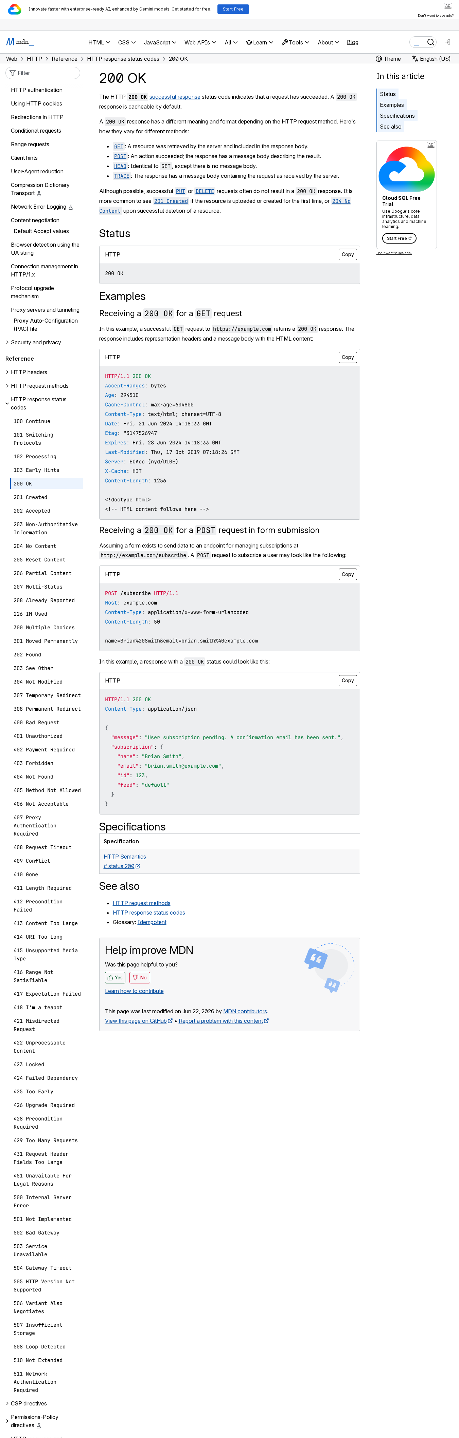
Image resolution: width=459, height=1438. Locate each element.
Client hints (24, 158)
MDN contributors (245, 1011)
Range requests (30, 144)
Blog (352, 42)
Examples (392, 104)
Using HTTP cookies (36, 103)
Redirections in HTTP (37, 117)
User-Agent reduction (37, 171)
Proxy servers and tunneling (45, 310)
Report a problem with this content (221, 1020)
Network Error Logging (38, 207)
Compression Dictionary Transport (40, 189)
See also (391, 126)
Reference (19, 359)
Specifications (397, 115)
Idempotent (152, 922)
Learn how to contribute (134, 991)
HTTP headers (29, 372)
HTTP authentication (37, 90)
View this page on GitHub (136, 1020)
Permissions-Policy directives (34, 1421)
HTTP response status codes (149, 912)
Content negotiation (35, 220)
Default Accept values (41, 231)
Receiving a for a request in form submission (209, 530)
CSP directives (29, 1403)
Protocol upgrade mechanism (32, 292)
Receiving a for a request (170, 313)
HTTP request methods (142, 903)
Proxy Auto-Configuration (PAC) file (46, 325)
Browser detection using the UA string (45, 249)
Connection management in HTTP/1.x (44, 270)
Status (388, 94)
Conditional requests (36, 131)
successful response (174, 96)
